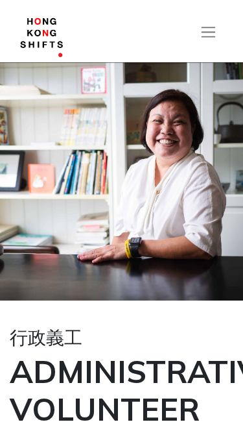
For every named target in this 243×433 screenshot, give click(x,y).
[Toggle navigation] (208, 31)
